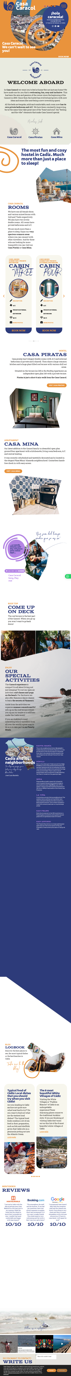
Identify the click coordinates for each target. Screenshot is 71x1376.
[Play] (7, 571)
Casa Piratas (35, 137)
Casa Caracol (14, 137)
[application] (15, 571)
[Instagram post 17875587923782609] (62, 1344)
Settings (62, 1370)
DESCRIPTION (17, 301)
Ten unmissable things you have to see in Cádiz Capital (19, 1093)
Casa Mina (56, 137)
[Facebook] (55, 26)
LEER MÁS (11, 1121)
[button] (3, 296)
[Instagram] (53, 26)
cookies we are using (13, 1373)
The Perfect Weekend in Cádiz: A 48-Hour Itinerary (51, 1095)
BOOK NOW (18, 330)
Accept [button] (51, 1370)
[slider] (22, 570)
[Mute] (19, 571)
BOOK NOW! (63, 57)
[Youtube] (58, 26)
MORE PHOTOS (18, 323)
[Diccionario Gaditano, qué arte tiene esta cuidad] (27, 1344)
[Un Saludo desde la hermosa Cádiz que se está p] (44, 1344)
